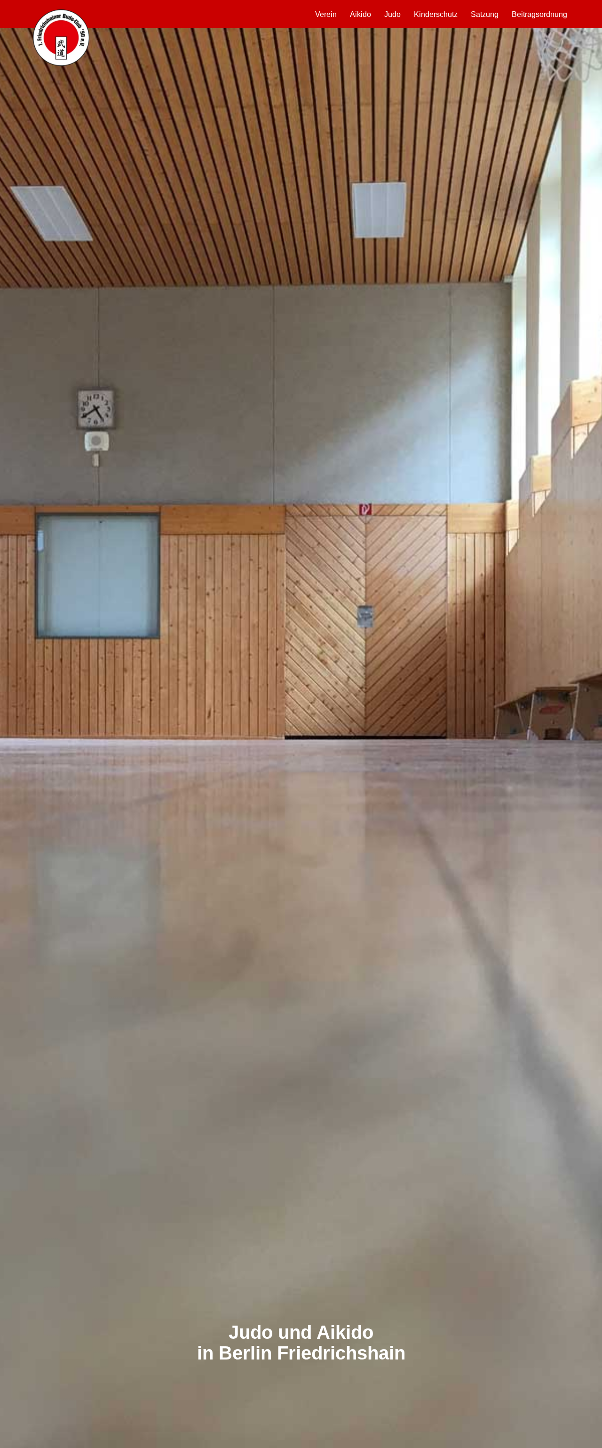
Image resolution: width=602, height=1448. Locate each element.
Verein (326, 14)
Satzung (485, 14)
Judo (392, 14)
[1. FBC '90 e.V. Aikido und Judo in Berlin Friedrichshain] (61, 37)
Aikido (360, 14)
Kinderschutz (436, 14)
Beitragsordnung (539, 14)
